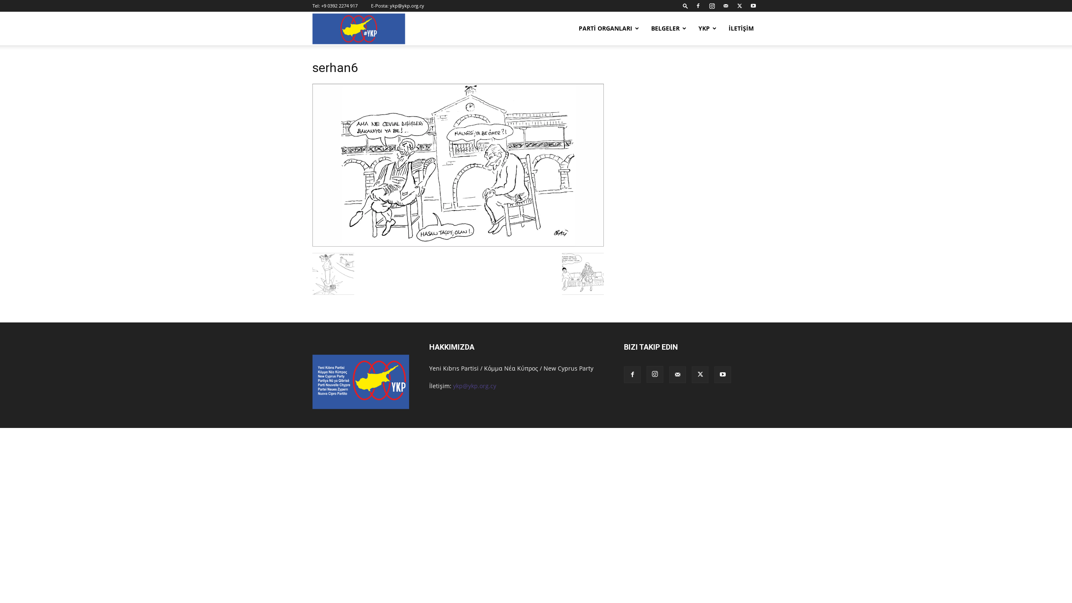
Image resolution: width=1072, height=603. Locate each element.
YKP (704, 28)
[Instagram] (712, 6)
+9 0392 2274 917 (339, 6)
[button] (685, 6)
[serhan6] (458, 244)
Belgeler (665, 28)
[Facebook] (698, 6)
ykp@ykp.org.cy (407, 6)
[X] (739, 6)
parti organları (605, 28)
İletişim (741, 28)
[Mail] (725, 6)
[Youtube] (753, 6)
